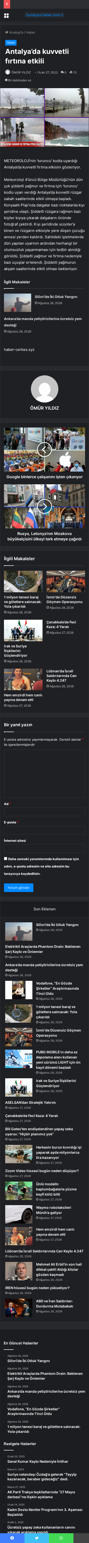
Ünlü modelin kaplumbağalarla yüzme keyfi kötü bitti (56, 1189)
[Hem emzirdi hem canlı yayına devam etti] (23, 679)
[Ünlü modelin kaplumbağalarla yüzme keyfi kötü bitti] (18, 1191)
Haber (30, 32)
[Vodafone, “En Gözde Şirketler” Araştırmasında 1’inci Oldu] (18, 990)
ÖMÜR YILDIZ (21, 72)
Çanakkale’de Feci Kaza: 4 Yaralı (31, 1116)
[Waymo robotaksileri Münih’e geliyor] (18, 1214)
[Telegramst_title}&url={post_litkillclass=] (81, 1538)
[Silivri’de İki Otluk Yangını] (17, 303)
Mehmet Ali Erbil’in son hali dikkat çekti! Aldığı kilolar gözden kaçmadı (59, 1269)
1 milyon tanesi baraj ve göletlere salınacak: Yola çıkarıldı (23, 601)
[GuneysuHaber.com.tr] (44, 15)
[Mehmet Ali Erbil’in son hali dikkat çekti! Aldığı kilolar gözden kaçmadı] (18, 1271)
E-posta (11, 822)
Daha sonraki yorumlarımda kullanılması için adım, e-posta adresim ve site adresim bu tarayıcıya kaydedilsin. (41, 866)
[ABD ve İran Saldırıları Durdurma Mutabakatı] (18, 1308)
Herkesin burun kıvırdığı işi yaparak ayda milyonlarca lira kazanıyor (59, 1152)
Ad (7, 804)
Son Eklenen (45, 909)
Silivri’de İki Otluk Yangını (56, 297)
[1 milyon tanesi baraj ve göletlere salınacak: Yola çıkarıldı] (23, 581)
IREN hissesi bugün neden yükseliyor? (37, 1288)
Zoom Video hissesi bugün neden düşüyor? (42, 1171)
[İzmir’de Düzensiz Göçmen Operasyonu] (65, 581)
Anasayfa (15, 32)
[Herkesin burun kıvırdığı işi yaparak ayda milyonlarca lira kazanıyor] (18, 1154)
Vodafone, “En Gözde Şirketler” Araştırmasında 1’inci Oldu (57, 988)
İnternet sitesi (15, 841)
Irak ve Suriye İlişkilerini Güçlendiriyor (15, 650)
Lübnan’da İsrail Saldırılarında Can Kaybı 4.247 (61, 675)
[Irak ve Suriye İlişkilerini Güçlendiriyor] (23, 630)
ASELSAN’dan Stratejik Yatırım (30, 1102)
